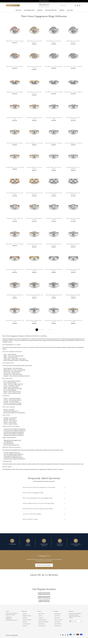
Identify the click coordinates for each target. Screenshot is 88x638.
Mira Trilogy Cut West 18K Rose (14, 92)
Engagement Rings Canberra (44, 596)
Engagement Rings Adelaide (44, 592)
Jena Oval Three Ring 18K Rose (15, 143)
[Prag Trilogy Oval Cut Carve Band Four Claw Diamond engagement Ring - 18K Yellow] (34, 56)
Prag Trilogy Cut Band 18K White (54, 66)
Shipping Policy (57, 613)
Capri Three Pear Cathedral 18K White (53, 296)
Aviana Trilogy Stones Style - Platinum (73, 270)
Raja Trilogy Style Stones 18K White (54, 118)
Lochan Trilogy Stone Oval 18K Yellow (34, 193)
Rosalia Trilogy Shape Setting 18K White (54, 321)
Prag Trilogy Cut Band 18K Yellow (34, 67)
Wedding (25, 621)
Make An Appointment (44, 565)
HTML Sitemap (57, 625)
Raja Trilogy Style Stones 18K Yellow (34, 118)
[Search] (61, 5)
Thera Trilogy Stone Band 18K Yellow (34, 219)
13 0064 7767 (9, 618)
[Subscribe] (81, 621)
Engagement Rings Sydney (44, 601)
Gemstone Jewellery (27, 619)
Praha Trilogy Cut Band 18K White (53, 42)
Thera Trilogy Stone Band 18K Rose (15, 219)
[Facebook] (62, 634)
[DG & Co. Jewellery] (44, 5)
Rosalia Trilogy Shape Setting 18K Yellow (73, 321)
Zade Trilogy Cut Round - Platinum (73, 245)
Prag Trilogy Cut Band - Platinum (73, 66)
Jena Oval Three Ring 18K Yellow (34, 143)
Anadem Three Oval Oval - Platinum (73, 168)
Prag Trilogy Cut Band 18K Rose (14, 66)
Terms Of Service (58, 623)
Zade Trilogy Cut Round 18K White (53, 245)
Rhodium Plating (42, 625)
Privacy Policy (57, 621)
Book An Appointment (44, 1)
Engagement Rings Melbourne (44, 597)
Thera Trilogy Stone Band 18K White (54, 219)
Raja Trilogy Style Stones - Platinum (73, 118)
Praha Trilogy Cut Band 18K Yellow (34, 42)
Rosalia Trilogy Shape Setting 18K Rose (15, 321)
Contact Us (40, 617)
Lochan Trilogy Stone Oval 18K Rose (14, 193)
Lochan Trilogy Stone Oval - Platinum (73, 193)
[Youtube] (67, 634)
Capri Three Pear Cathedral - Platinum (73, 296)
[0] (79, 5)
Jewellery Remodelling (43, 621)
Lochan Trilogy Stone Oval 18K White (53, 193)
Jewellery (25, 613)
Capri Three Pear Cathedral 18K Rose (14, 296)
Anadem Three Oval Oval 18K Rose (15, 167)
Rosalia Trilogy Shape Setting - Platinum (34, 321)
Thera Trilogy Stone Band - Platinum (73, 219)
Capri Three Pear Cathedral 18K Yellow (34, 296)
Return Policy (57, 617)
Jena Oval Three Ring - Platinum (73, 143)
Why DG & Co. (41, 613)
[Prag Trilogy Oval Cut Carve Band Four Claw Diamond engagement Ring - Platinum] (73, 56)
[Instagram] (65, 634)
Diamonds (25, 617)
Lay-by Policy (57, 615)
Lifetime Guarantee (58, 619)
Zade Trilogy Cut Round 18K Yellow (34, 245)
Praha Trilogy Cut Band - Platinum (73, 42)
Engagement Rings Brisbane (44, 594)
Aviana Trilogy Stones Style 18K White (53, 270)
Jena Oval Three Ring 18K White (53, 143)
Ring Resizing (41, 623)
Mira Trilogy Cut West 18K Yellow (34, 93)
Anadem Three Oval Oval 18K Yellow (34, 168)
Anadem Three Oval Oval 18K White (53, 168)
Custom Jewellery (26, 623)
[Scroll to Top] (85, 631)
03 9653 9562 (9, 617)
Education (25, 625)
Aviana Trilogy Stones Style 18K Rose (14, 270)
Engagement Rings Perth (44, 599)
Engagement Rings (27, 615)
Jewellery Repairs (42, 619)
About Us (40, 615)
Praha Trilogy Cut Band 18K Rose (14, 41)
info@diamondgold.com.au (11, 620)
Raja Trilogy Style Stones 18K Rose (15, 118)
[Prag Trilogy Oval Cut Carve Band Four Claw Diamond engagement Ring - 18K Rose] (15, 56)
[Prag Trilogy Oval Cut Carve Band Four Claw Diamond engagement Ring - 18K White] (54, 56)
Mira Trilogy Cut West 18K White (53, 92)
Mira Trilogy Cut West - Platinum (73, 92)
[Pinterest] (60, 634)
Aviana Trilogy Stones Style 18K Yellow (34, 270)
